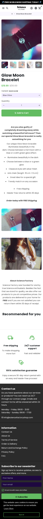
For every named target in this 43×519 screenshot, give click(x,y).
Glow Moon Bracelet (24, 14)
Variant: (9, 91)
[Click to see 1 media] (4, 65)
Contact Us (6, 432)
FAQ (3, 456)
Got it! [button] (21, 515)
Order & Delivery (9, 443)
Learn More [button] (8, 509)
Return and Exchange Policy (14, 448)
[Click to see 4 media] (30, 65)
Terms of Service (9, 440)
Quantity (5, 101)
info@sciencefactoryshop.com (17, 417)
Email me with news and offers (16, 490)
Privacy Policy (7, 452)
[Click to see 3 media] (21, 65)
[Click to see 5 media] (38, 65)
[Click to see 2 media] (13, 65)
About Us (5, 435)
